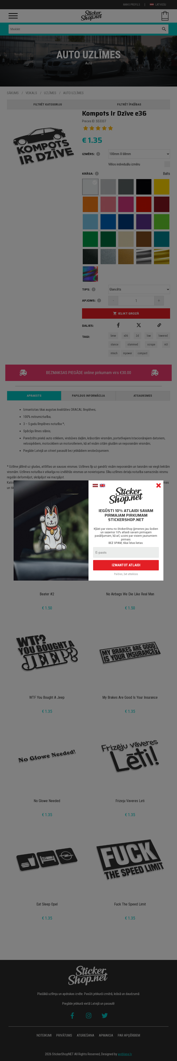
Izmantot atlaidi (126, 565)
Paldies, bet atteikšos (126, 574)
